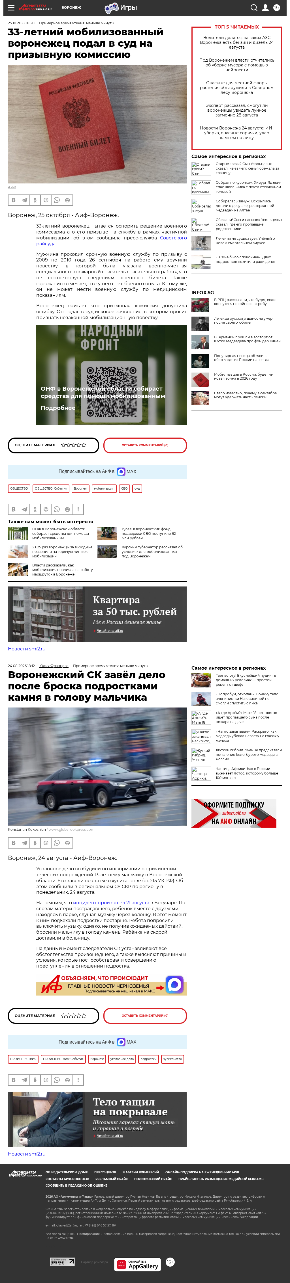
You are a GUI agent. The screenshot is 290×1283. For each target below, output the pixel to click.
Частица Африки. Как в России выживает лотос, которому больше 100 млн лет (247, 773)
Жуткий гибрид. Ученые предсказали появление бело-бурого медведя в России (249, 754)
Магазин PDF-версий (141, 1172)
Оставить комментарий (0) (145, 445)
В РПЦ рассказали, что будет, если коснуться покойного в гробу (245, 302)
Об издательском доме (67, 1172)
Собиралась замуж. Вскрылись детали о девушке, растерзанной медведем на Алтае (245, 205)
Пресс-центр (105, 1172)
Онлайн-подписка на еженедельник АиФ (202, 1172)
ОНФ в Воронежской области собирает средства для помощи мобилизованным (103, 392)
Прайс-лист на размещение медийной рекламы (221, 1179)
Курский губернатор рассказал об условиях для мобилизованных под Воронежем (152, 551)
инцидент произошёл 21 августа (111, 902)
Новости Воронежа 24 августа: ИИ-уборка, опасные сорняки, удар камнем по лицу (237, 133)
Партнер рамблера (94, 1262)
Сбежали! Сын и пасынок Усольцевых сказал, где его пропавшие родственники (249, 224)
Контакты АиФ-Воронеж (67, 1179)
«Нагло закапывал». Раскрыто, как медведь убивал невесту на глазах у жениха (247, 736)
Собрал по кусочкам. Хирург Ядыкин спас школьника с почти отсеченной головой (249, 187)
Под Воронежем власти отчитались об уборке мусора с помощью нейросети (236, 65)
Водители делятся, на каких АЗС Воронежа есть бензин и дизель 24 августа (237, 42)
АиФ (12, 187)
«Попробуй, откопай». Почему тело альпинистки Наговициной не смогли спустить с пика (247, 698)
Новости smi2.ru (27, 649)
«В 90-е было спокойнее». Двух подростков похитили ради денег (246, 259)
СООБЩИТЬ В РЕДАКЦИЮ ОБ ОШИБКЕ (76, 1185)
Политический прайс (153, 1179)
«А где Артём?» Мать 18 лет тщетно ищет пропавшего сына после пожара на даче (246, 717)
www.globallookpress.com (72, 829)
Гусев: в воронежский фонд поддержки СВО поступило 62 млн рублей (149, 533)
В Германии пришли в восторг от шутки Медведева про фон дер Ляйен (247, 339)
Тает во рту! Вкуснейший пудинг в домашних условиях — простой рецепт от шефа (246, 680)
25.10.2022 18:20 (21, 23)
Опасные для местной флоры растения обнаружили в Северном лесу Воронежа (237, 88)
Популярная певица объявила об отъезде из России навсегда (241, 358)
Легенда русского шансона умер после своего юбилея (243, 320)
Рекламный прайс (111, 1179)
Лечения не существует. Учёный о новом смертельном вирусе (245, 240)
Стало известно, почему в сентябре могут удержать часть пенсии (245, 395)
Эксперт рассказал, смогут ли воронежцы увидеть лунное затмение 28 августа (237, 110)
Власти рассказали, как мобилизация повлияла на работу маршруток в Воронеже (62, 569)
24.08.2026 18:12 (21, 666)
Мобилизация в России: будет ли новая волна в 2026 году (243, 376)
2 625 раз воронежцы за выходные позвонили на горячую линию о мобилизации (62, 551)
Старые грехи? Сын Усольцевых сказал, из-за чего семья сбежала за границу (247, 168)
